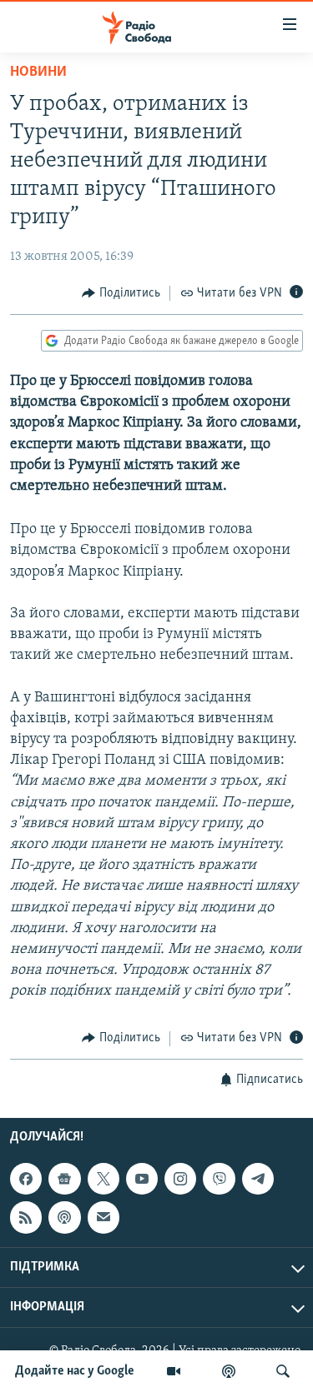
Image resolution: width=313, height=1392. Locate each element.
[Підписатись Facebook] (26, 1179)
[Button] (121, 293)
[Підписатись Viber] (219, 1179)
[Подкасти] (229, 1371)
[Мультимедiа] (174, 1371)
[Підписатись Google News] (64, 1179)
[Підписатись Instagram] (180, 1179)
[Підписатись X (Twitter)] (103, 1179)
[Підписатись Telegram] (258, 1179)
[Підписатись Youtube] (142, 1179)
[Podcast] (64, 1217)
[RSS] (26, 1217)
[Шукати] (283, 1371)
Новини (38, 72)
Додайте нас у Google (74, 1371)
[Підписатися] (103, 1217)
